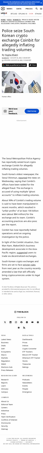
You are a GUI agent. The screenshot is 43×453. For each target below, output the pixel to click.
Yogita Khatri (11, 54)
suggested (22, 252)
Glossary (4, 389)
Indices (25, 345)
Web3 (3, 364)
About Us (5, 401)
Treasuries (26, 364)
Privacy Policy (12, 440)
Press (3, 414)
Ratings (25, 367)
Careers (4, 407)
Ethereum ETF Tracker (31, 358)
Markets (4, 358)
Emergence (27, 392)
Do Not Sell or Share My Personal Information (21, 443)
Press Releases (7, 370)
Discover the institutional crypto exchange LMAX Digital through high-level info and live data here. (21, 3)
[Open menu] (41, 9)
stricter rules (29, 264)
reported (22, 177)
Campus (4, 392)
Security (4, 426)
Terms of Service (27, 440)
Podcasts (26, 380)
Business (4, 342)
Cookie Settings (16, 442)
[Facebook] (21, 322)
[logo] (3, 9)
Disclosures (6, 423)
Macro (3, 355)
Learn (3, 386)
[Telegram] (27, 322)
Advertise (5, 410)
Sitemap (4, 429)
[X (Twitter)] (5, 322)
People (25, 389)
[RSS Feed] (24, 328)
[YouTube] (32, 322)
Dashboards (27, 339)
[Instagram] (16, 322)
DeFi (3, 349)
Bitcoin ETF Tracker (30, 355)
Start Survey (32, 111)
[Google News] (19, 328)
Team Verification (8, 417)
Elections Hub (6, 367)
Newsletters (27, 383)
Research (5, 380)
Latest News (6, 339)
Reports (4, 383)
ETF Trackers (27, 352)
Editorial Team (7, 404)
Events (25, 386)
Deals (3, 345)
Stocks (25, 361)
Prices (24, 342)
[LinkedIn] (10, 322)
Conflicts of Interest (9, 420)
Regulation (5, 361)
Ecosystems (6, 352)
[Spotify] (38, 322)
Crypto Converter (29, 349)
